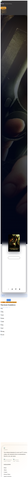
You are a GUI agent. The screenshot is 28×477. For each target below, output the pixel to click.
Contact (5, 472)
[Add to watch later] (8, 289)
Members (7, 3)
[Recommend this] (12, 289)
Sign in (3, 9)
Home (5, 254)
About (5, 470)
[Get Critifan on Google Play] (17, 460)
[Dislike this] (15, 289)
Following (4, 300)
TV (4, 3)
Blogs (10, 3)
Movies (2, 3)
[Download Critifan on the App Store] (8, 460)
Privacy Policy (7, 474)
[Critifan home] (14, 2)
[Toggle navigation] (2, 14)
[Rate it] (19, 289)
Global (8, 300)
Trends (3, 8)
